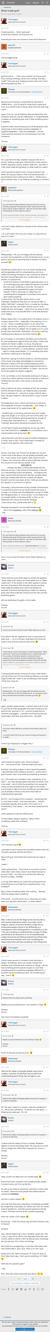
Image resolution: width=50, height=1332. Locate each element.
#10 (47, 622)
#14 (47, 956)
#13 (47, 916)
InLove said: (7, 648)
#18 (47, 1090)
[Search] (47, 2)
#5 (48, 156)
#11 (47, 758)
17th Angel (6, 14)
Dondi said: (6, 626)
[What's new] (42, 2)
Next (25, 1279)
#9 (48, 574)
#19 (47, 1127)
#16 (47, 1031)
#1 (48, 28)
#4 (48, 98)
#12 (47, 840)
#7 (48, 251)
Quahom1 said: (8, 725)
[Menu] (3, 2)
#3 (48, 72)
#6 (48, 196)
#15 (47, 990)
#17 (47, 1067)
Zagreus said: (7, 687)
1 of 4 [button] (18, 1279)
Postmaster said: (8, 1095)
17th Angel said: (8, 201)
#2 (48, 54)
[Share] (44, 28)
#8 (48, 527)
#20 (47, 1172)
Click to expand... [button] (25, 220)
